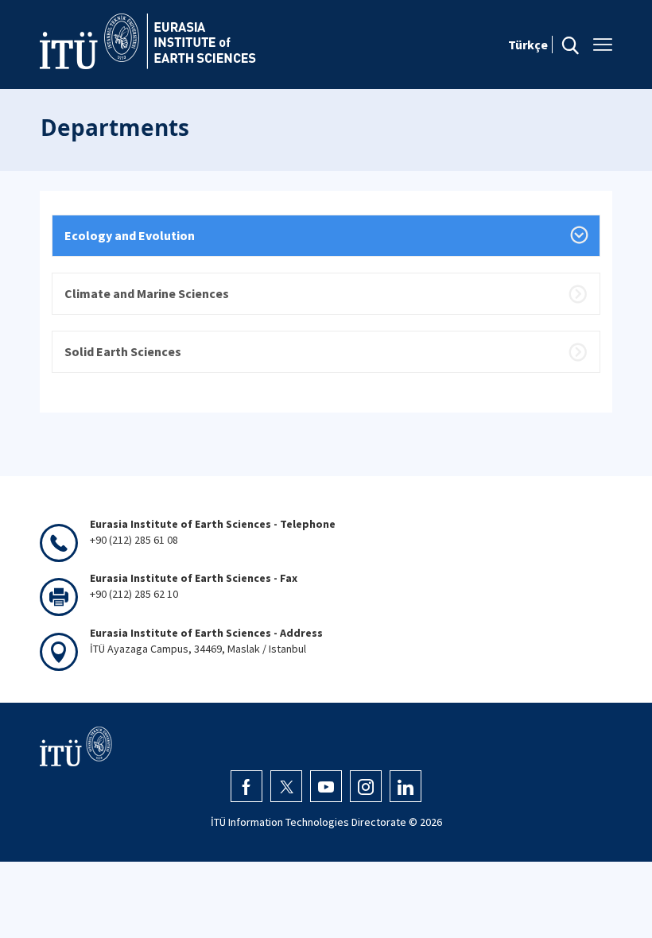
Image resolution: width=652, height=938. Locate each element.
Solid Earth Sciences (122, 351)
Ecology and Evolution (129, 235)
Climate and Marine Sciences (146, 293)
